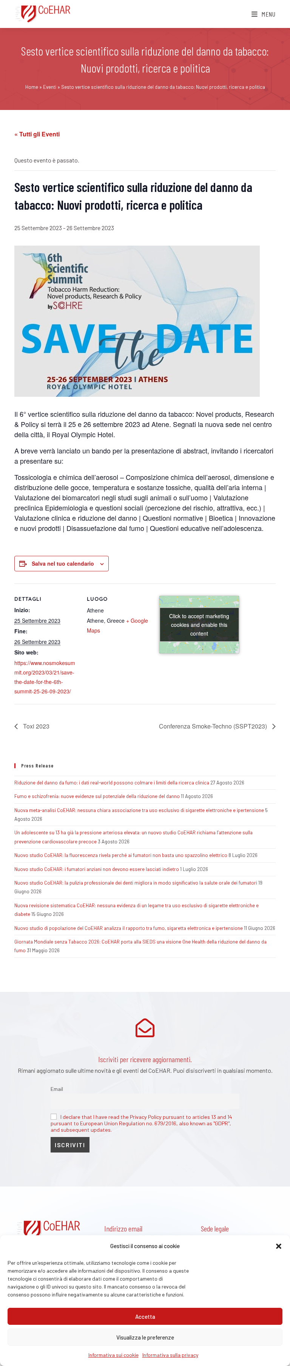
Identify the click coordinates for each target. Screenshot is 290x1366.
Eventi (49, 87)
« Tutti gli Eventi (37, 134)
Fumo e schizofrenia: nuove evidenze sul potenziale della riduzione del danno (97, 796)
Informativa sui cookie (113, 1355)
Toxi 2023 (35, 726)
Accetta (145, 1316)
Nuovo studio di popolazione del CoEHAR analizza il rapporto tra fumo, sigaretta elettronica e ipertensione (128, 928)
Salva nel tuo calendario (63, 563)
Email (57, 1089)
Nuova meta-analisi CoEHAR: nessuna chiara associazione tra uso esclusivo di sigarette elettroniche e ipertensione (139, 810)
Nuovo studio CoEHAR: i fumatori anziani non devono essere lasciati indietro (96, 869)
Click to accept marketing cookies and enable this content (199, 624)
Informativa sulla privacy (170, 1355)
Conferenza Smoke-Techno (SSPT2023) (213, 726)
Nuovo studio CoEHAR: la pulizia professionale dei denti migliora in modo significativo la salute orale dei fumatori (135, 883)
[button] (278, 1246)
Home (31, 87)
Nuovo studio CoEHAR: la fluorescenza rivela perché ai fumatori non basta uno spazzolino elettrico (120, 855)
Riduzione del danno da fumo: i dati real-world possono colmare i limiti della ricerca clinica (111, 783)
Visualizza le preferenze (145, 1337)
